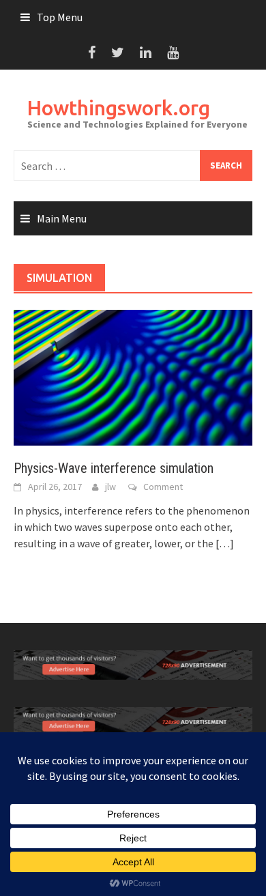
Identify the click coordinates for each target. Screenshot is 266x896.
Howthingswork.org (118, 107)
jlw (110, 486)
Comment (163, 486)
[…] (223, 543)
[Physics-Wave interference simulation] (133, 377)
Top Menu (60, 17)
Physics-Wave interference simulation (113, 468)
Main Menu (62, 218)
